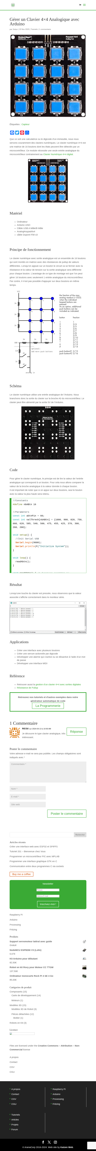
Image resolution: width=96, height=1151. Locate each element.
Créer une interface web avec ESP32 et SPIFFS (34, 846)
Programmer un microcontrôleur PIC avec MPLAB (34, 856)
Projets (14, 1124)
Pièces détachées (20, 1014)
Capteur (26, 124)
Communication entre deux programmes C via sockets (37, 866)
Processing (15, 924)
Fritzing (13, 929)
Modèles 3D (16, 1005)
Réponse (76, 731)
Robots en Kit (16, 1023)
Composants (16, 991)
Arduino (13, 920)
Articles (15, 1119)
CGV (12, 1067)
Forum (14, 1129)
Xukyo (15, 29)
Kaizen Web (66, 1147)
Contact (13, 1062)
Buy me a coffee (21, 874)
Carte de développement (24, 995)
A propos (14, 1057)
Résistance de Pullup (27, 688)
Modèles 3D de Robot (22, 1009)
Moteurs (16, 1000)
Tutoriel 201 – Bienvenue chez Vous (28, 851)
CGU (12, 1072)
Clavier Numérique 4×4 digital (58, 154)
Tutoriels (34, 29)
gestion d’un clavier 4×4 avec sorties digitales (58, 684)
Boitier (16, 1018)
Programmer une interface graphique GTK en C (33, 861)
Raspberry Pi (16, 915)
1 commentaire (45, 29)
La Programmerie (48, 706)
